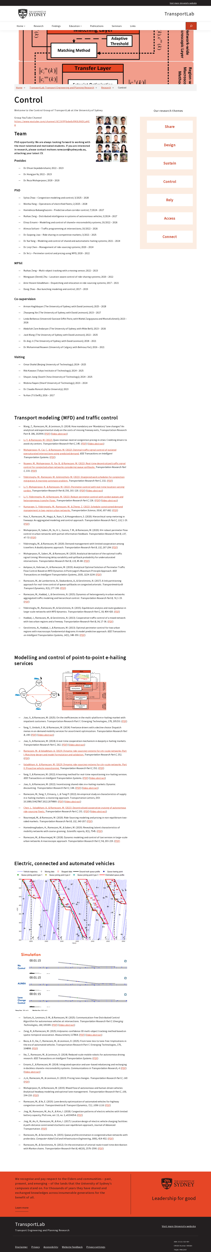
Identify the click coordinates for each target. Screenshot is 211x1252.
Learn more (21, 1207)
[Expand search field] (191, 26)
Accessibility (51, 1246)
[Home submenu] (24, 26)
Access (169, 218)
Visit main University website (183, 3)
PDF (47, 433)
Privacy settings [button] (95, 1246)
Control (169, 181)
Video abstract (59, 433)
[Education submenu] (81, 26)
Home (19, 87)
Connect (170, 237)
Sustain (169, 163)
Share (170, 126)
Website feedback (72, 1246)
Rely (169, 200)
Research (106, 87)
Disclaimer (21, 1246)
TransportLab (179, 14)
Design (170, 145)
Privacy (35, 1246)
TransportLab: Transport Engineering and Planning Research (62, 87)
